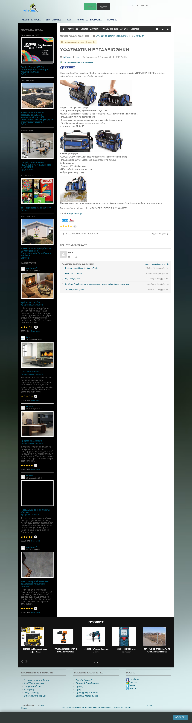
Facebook (134, 679)
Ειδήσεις (25, 74)
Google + (133, 682)
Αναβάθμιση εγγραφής (34, 683)
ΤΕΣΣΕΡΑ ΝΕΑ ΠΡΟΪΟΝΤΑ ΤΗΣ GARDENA (81, 234)
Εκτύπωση (139, 36)
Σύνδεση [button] (90, 6)
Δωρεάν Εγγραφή (84, 680)
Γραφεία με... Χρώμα (31, 441)
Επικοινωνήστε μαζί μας (35, 696)
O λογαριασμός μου (33, 686)
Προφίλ (79, 689)
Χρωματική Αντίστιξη (30, 514)
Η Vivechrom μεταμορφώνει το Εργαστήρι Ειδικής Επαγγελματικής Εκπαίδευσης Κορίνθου (36, 252)
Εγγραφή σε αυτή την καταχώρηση (112, 36)
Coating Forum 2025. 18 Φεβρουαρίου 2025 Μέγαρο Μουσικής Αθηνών (34, 69)
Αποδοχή (180, 717)
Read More (35, 331)
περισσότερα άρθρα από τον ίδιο (157, 264)
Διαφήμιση (29, 689)
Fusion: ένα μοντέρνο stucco (34, 581)
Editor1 (29, 406)
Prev (22, 661)
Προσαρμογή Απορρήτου (87, 692)
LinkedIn (133, 688)
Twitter (132, 685)
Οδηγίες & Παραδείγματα (87, 683)
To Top (149, 705)
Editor (29, 337)
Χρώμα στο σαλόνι (30, 302)
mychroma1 (31, 268)
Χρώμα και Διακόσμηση (32, 305)
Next (26, 661)
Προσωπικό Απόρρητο (101, 707)
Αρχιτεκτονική (27, 169)
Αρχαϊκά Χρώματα (159, 234)
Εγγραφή (103, 6)
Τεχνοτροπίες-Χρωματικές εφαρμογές (33, 585)
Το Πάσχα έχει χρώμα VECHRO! (36, 208)
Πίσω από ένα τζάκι (30, 371)
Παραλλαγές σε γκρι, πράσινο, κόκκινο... (36, 511)
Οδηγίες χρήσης (31, 692)
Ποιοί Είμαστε (117, 707)
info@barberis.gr (74, 213)
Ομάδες (79, 686)
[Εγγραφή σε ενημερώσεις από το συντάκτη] (69, 257)
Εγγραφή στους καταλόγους (37, 680)
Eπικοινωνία (86, 707)
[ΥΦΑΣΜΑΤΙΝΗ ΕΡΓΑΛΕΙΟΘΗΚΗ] (115, 62)
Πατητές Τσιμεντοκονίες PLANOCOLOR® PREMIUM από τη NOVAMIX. (36, 164)
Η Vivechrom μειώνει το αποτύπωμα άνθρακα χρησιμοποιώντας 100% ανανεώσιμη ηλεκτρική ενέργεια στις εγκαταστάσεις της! (37, 117)
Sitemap (76, 707)
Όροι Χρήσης (66, 707)
